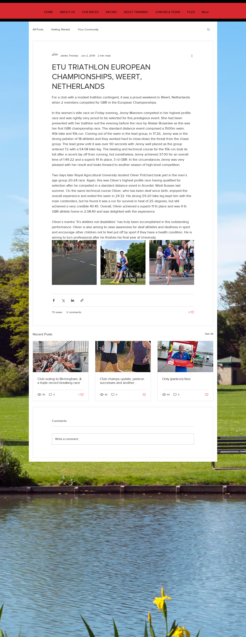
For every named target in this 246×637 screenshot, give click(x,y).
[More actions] (191, 55)
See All (209, 333)
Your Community (88, 29)
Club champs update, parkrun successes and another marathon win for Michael (122, 381)
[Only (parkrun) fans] (185, 356)
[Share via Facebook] (54, 300)
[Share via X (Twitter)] (63, 300)
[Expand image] (74, 262)
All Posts (38, 29)
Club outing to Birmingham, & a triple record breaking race (59, 381)
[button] (208, 29)
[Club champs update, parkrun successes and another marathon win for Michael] (123, 356)
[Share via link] (82, 300)
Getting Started (60, 29)
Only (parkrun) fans (176, 379)
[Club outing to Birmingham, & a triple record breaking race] (60, 356)
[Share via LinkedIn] (72, 300)
